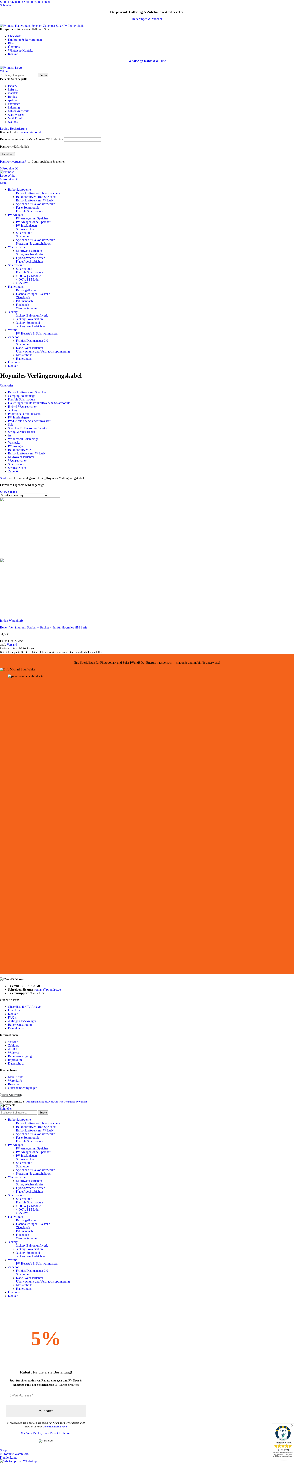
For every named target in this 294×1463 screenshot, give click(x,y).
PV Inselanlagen (26, 225)
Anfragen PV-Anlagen (22, 1021)
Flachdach (22, 304)
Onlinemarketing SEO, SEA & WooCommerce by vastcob (57, 1101)
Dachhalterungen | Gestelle (33, 294)
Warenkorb (15, 1080)
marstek (13, 93)
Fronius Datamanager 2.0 (32, 340)
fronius (12, 96)
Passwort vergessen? (13, 161)
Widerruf (13, 1052)
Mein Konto (15, 1077)
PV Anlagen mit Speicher (32, 218)
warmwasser (16, 114)
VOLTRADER (18, 118)
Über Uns (14, 1010)
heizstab (13, 89)
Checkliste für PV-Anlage (24, 1006)
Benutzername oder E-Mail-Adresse (31, 139)
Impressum (15, 1060)
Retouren (14, 1084)
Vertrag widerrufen (11, 1094)
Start (3, 478)
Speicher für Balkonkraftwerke (35, 204)
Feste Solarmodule (27, 207)
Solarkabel (22, 236)
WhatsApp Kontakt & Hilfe (147, 61)
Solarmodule (24, 232)
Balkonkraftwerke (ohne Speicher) (38, 193)
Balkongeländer (26, 290)
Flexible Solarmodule (29, 211)
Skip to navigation (12, 1)
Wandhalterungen (27, 308)
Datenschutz (16, 1063)
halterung (14, 107)
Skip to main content (37, 1)
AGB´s (12, 1049)
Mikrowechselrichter (29, 250)
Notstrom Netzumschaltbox (33, 243)
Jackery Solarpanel (28, 322)
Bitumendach (24, 301)
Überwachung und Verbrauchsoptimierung (43, 351)
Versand (12, 644)
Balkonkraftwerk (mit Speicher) (36, 196)
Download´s (16, 1028)
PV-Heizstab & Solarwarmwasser (37, 333)
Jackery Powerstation (29, 319)
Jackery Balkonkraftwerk (32, 315)
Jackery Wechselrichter (30, 326)
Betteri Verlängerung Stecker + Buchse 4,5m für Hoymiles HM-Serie (43, 627)
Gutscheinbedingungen (22, 1088)
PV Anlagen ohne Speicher (33, 222)
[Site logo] (15, 71)
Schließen (6, 1108)
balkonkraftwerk (18, 111)
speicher (13, 100)
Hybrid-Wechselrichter (30, 258)
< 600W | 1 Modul (27, 279)
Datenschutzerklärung (55, 1426)
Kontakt (13, 1014)
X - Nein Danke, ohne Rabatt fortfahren (46, 1433)
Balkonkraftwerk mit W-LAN (35, 200)
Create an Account (29, 132)
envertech (14, 104)
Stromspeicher (25, 229)
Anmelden (7, 154)
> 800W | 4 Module (28, 276)
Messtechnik (24, 355)
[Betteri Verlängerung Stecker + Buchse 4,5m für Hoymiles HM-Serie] (30, 556)
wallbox (13, 121)
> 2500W (22, 283)
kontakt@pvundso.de (47, 989)
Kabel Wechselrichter (29, 261)
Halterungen (24, 358)
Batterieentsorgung (20, 1024)
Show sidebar (8, 491)
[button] (11, 620)
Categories (6, 385)
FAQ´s (12, 1017)
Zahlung (13, 1045)
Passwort (14, 146)
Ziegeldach (23, 297)
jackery (12, 86)
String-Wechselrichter (29, 254)
